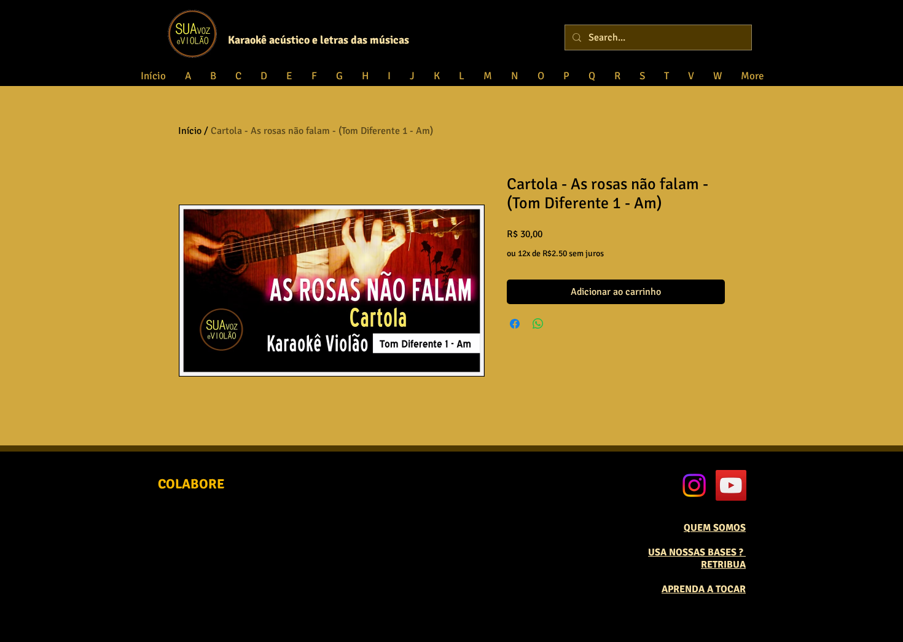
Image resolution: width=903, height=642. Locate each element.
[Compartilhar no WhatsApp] (538, 323)
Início (189, 131)
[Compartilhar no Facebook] (514, 323)
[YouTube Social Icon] (731, 485)
